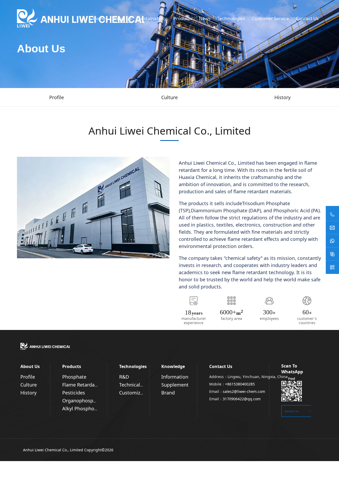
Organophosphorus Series (91, 400)
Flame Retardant (80, 385)
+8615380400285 (240, 384)
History (28, 392)
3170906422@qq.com (242, 398)
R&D (124, 377)
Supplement (175, 385)
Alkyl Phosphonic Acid (87, 408)
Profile (27, 377)
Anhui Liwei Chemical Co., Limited (53, 449)
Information (174, 377)
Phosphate (74, 377)
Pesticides (73, 392)
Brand (168, 392)
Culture (28, 385)
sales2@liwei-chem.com (244, 391)
